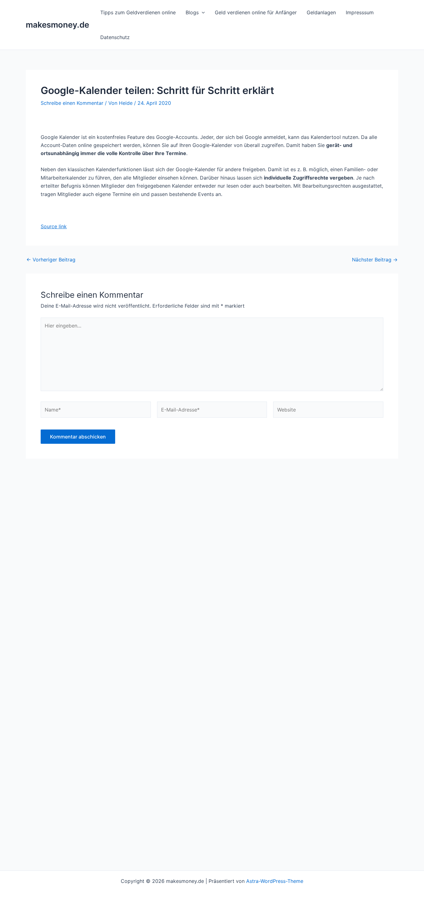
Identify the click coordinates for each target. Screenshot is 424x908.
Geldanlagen (321, 12)
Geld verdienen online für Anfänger (256, 12)
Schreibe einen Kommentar (72, 103)
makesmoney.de (57, 24)
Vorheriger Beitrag (50, 259)
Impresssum (360, 12)
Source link (54, 226)
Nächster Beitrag (375, 259)
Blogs (192, 12)
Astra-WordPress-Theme (274, 881)
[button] (202, 12)
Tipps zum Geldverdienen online (138, 12)
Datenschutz (115, 37)
